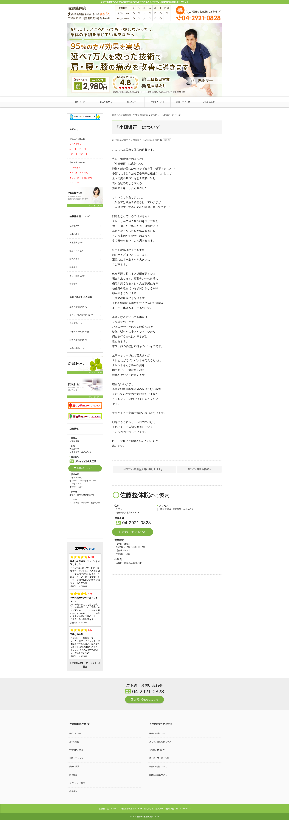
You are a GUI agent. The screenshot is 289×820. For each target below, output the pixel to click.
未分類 (167, 140)
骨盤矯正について (77, 323)
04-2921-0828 (133, 522)
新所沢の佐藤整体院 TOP (148, 817)
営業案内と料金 (157, 102)
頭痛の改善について (78, 340)
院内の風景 (74, 259)
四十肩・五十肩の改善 (79, 331)
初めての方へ (106, 102)
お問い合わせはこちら (132, 531)
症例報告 (73, 284)
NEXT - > (199, 469)
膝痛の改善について (78, 348)
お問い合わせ (209, 102)
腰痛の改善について (78, 307)
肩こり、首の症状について (81, 315)
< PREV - (144, 469)
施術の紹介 (132, 102)
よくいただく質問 (77, 275)
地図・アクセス (183, 102)
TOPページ (80, 102)
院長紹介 (73, 267)
